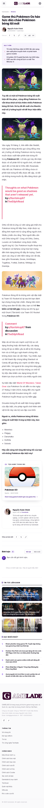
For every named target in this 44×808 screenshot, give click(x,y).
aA (29, 35)
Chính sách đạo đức (9, 762)
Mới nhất (37, 552)
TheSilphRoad (15, 201)
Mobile (13, 12)
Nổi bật (28, 552)
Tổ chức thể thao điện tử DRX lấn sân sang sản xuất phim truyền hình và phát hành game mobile (23, 51)
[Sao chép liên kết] (19, 35)
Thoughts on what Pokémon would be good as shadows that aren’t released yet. (21, 191)
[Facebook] (9, 35)
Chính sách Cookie (8, 772)
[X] (14, 35)
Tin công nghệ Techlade (10, 743)
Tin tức (4, 739)
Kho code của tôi (8, 793)
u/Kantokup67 (16, 198)
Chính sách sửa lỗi (8, 765)
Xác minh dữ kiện (7, 776)
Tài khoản (5, 783)
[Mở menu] (4, 3)
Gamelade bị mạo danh (10, 779)
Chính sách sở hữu (8, 769)
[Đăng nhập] (40, 3)
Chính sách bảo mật (9, 758)
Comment (11, 323)
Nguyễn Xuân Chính (15, 28)
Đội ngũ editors (7, 736)
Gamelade (5, 12)
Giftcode (5, 790)
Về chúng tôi (6, 732)
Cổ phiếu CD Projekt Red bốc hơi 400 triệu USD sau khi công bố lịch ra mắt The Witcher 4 (23, 59)
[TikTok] (9, 720)
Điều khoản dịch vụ (8, 755)
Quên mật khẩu (7, 786)
